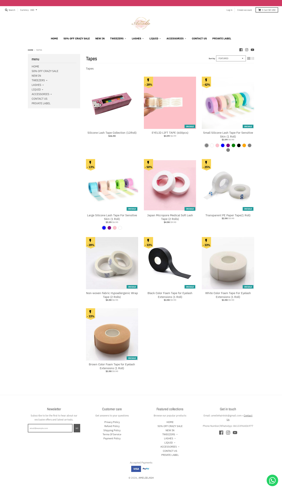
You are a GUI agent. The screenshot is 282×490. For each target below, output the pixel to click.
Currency (24, 9)
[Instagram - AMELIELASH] (246, 49)
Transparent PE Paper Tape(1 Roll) (228, 215)
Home (30, 50)
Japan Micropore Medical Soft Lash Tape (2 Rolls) (170, 217)
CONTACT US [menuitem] (199, 38)
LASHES (36, 85)
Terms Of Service (112, 434)
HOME (35, 66)
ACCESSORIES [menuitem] (175, 38)
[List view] (252, 58)
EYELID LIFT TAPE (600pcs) (170, 132)
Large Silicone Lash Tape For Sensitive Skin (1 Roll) (112, 217)
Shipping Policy (111, 430)
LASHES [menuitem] (136, 38)
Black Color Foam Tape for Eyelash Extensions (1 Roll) (170, 295)
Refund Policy (112, 426)
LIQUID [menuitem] (153, 38)
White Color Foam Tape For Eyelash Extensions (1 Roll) (228, 295)
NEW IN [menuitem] (100, 38)
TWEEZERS (38, 80)
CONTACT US (39, 98)
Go (77, 428)
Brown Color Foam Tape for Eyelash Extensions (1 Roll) (112, 366)
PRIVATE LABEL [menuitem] (221, 38)
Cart (268, 9)
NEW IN (36, 75)
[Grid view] (248, 58)
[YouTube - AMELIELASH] (252, 49)
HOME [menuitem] (54, 38)
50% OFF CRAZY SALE (45, 71)
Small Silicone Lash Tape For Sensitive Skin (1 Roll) (228, 134)
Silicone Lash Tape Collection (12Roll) (112, 132)
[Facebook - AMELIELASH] (241, 49)
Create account (244, 9)
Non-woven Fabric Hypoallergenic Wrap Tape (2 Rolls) (112, 295)
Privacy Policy (112, 422)
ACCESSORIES (40, 94)
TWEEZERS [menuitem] (117, 38)
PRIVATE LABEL (41, 103)
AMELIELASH (146, 477)
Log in (229, 9)
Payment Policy (111, 438)
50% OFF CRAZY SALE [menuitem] (76, 38)
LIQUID (36, 89)
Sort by (212, 58)
